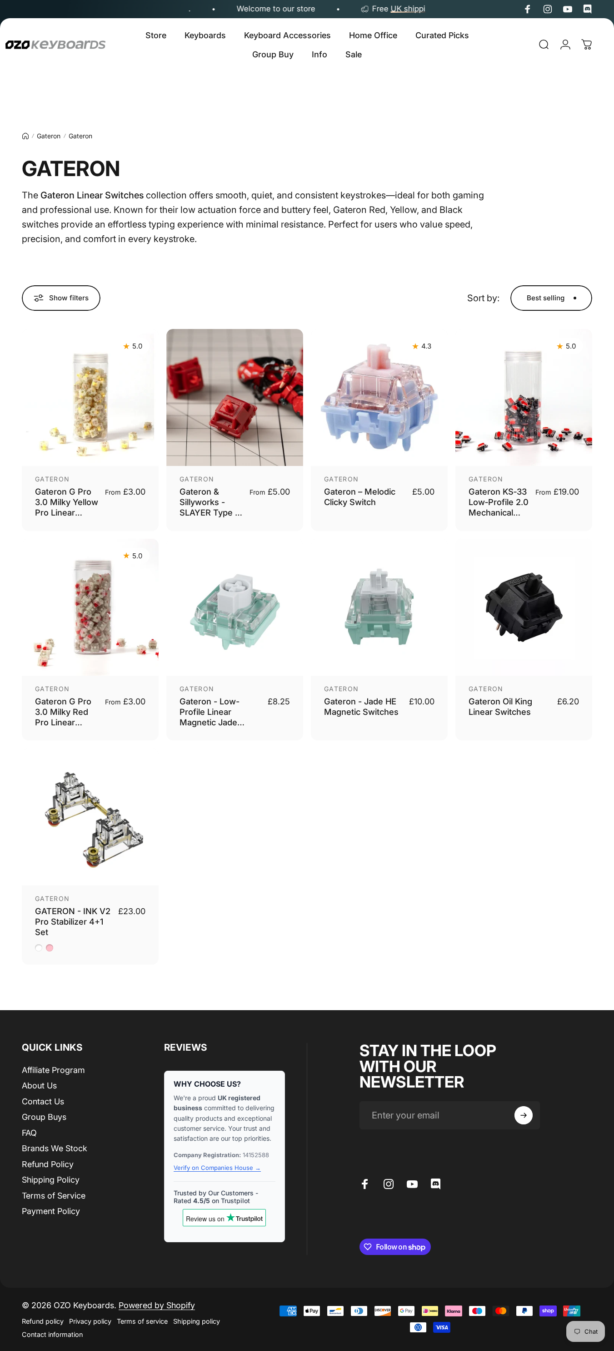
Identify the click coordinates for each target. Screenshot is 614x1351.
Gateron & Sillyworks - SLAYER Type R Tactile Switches (211, 507)
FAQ (29, 1133)
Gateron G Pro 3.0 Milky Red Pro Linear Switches (63, 717)
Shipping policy (196, 1321)
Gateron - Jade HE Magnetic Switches (361, 706)
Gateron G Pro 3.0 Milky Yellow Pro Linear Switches (66, 507)
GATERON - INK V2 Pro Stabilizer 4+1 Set (72, 921)
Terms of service (142, 1321)
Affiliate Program (53, 1070)
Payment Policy (51, 1211)
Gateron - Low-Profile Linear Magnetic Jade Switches (210, 717)
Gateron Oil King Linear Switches (500, 706)
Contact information (52, 1334)
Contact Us (43, 1101)
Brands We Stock (54, 1148)
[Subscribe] (523, 1115)
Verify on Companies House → (217, 1167)
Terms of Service (53, 1195)
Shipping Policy (51, 1179)
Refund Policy (48, 1164)
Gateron (48, 136)
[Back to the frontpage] (25, 136)
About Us (39, 1085)
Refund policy (43, 1321)
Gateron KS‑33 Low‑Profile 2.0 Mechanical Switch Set (499, 507)
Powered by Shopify (157, 1305)
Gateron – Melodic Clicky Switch (359, 496)
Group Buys (44, 1117)
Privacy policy (90, 1321)
